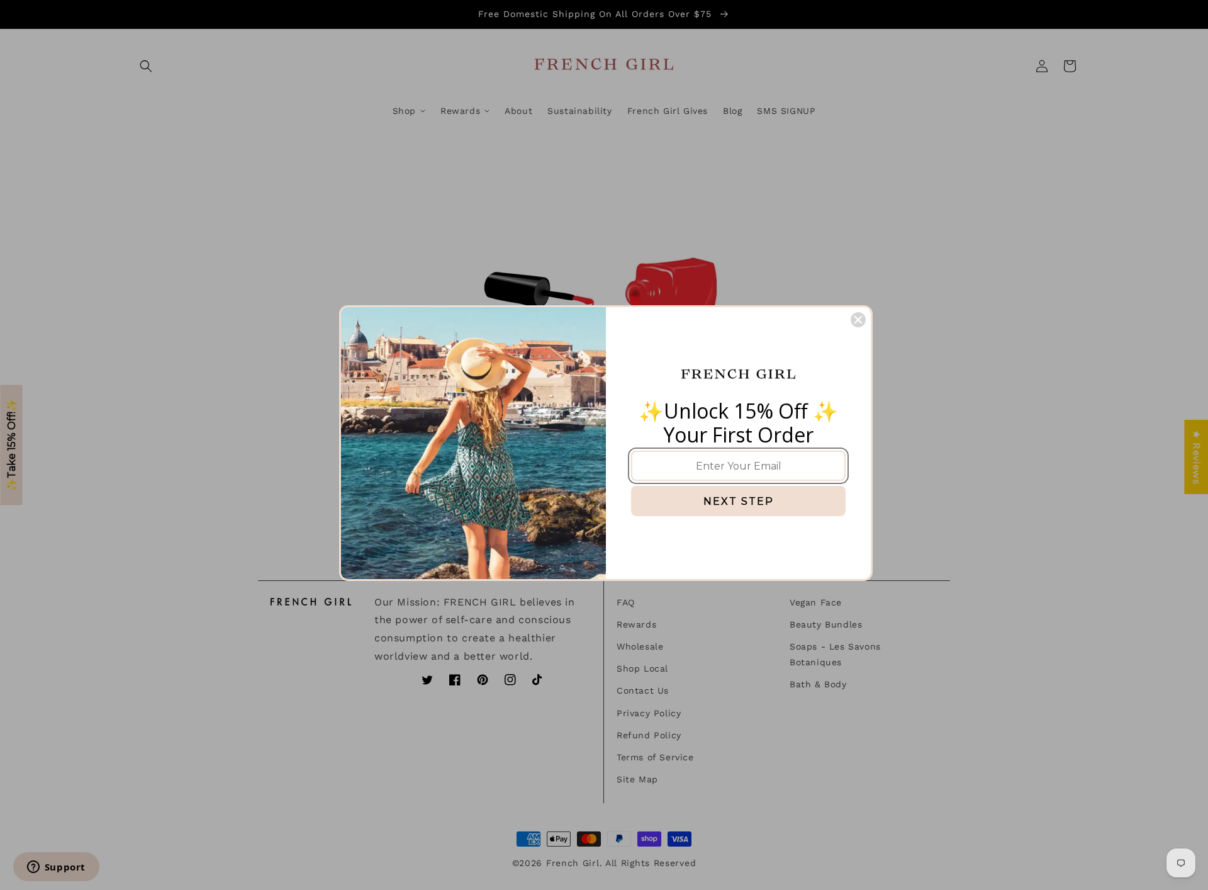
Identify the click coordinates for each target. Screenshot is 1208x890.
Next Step (738, 501)
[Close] (858, 319)
